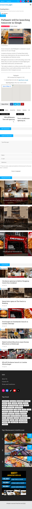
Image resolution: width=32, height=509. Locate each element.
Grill (15, 409)
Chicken (26, 403)
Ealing (4, 407)
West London (15, 422)
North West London (15, 415)
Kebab (10, 411)
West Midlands (23, 422)
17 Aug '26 (4, 346)
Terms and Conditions (8, 384)
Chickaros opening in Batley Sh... (13, 200)
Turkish (4, 422)
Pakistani (24, 110)
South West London (24, 418)
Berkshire (19, 110)
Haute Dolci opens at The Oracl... (13, 226)
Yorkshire (5, 424)
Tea (16, 420)
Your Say (3, 329)
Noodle (17, 413)
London (4, 413)
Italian (28, 409)
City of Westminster (13, 405)
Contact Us (9, 1)
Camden (14, 403)
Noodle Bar (23, 413)
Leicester (16, 411)
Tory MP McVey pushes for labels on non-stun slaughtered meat (13, 11)
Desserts (26, 405)
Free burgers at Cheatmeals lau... (13, 251)
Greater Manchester (7, 409)
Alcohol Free (12, 110)
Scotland (16, 418)
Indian (23, 409)
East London (11, 407)
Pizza (4, 418)
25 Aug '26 (4, 305)
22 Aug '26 (4, 326)
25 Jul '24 (3, 15)
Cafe (9, 403)
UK (29, 110)
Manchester (11, 413)
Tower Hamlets (23, 420)
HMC (19, 409)
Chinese (4, 405)
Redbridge (9, 418)
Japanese (5, 411)
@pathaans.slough (23, 80)
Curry (21, 405)
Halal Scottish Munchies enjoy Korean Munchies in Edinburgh (15, 343)
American (13, 401)
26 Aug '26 (4, 285)
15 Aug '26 (4, 366)
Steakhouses (6, 420)
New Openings (4, 13)
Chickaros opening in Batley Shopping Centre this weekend (15, 282)
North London (6, 415)
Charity (20, 403)
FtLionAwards (19, 407)
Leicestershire (23, 411)
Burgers (4, 403)
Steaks (12, 420)
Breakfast (27, 401)
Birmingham (20, 401)
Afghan (6, 110)
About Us (2, 1)
